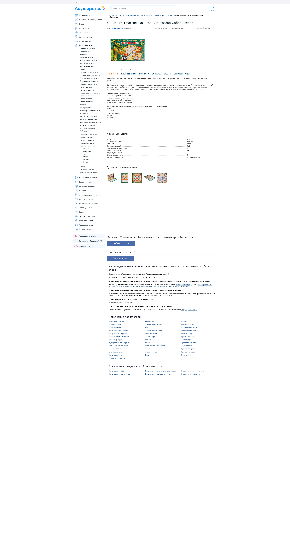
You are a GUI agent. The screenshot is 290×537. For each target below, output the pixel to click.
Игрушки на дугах (87, 58)
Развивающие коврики (89, 60)
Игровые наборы (87, 99)
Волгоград (119, 286)
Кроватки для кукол (87, 128)
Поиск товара (110, 8)
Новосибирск (147, 286)
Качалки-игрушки (87, 137)
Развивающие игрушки (89, 78)
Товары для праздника (89, 172)
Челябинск (184, 286)
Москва (178, 284)
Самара (169, 286)
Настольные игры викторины (119, 374)
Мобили (83, 55)
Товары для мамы (86, 208)
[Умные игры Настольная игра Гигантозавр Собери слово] (127, 50)
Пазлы (83, 166)
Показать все (87, 162)
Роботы (83, 131)
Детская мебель (85, 15)
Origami (85, 149)
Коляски (82, 24)
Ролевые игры (86, 96)
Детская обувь (85, 41)
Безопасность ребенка (88, 203)
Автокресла (84, 28)
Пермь (175, 286)
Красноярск (202, 284)
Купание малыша (86, 199)
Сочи (154, 286)
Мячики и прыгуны (87, 90)
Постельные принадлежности (91, 20)
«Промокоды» (192, 309)
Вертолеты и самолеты (89, 116)
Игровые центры (87, 66)
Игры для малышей (87, 143)
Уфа (179, 286)
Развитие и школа (86, 221)
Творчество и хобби (87, 216)
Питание (82, 190)
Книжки (82, 212)
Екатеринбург (134, 286)
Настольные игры (87, 146)
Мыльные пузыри (87, 169)
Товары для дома (86, 225)
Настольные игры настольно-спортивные (160, 371)
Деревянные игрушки (89, 72)
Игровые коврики (87, 63)
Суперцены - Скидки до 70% (90, 241)
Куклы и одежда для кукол (90, 119)
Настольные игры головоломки (192, 371)
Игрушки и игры (86, 45)
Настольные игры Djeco (117, 371)
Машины (84, 113)
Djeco (84, 154)
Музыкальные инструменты (90, 75)
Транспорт (83, 32)
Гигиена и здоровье (87, 186)
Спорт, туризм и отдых (88, 178)
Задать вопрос (120, 258)
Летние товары (85, 229)
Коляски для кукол (87, 125)
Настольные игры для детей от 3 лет (158, 374)
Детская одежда (86, 37)
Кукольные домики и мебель (91, 122)
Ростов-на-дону (162, 286)
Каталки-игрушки (87, 140)
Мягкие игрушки (87, 87)
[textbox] (142, 8)
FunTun (85, 157)
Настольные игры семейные (190, 374)
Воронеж (126, 286)
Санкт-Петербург (186, 284)
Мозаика (83, 105)
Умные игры (87, 151)
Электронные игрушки (89, 81)
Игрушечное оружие (88, 134)
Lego (82, 69)
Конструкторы (86, 108)
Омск (141, 286)
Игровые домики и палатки (90, 93)
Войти (213, 10)
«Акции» (184, 309)
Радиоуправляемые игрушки (91, 110)
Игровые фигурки (87, 102)
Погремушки (85, 52)
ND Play (85, 159)
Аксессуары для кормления (90, 195)
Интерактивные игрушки (89, 84)
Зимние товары (85, 182)
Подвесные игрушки (88, 49)
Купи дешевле (84, 246)
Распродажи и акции (87, 236)
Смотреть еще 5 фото (127, 70)
